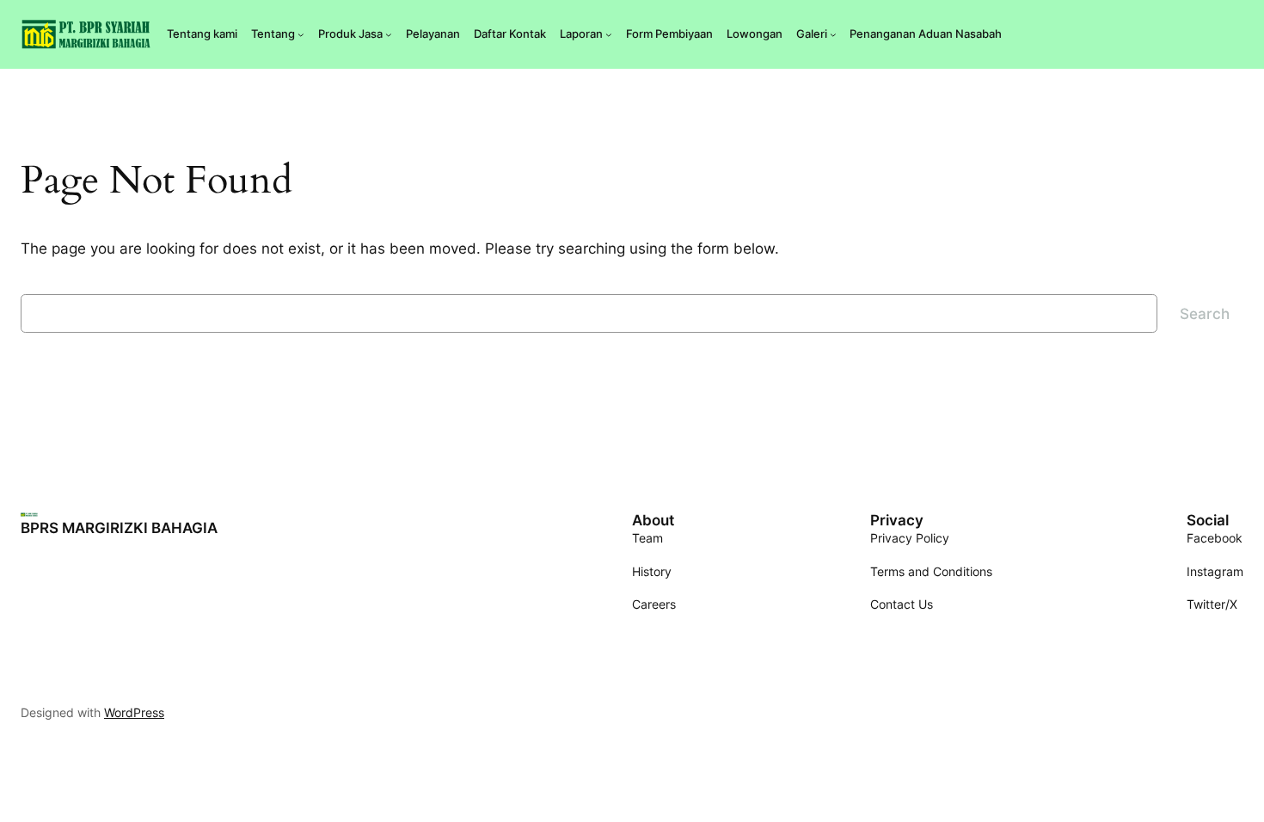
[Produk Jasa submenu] (388, 34)
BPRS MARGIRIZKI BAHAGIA (119, 528)
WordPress (134, 712)
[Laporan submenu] (608, 34)
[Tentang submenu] (301, 34)
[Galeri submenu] (833, 34)
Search (1205, 313)
